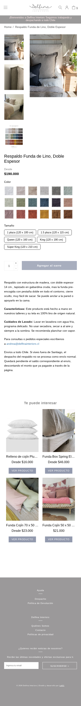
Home (8, 27)
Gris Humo (56, 191)
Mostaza (44, 214)
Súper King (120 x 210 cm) (22, 246)
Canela (56, 214)
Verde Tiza (21, 202)
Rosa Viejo (68, 202)
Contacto (40, 630)
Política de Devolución (40, 603)
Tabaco (68, 214)
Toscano (21, 214)
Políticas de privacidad (40, 634)
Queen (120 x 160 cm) (20, 239)
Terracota (33, 214)
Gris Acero (56, 202)
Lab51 (61, 685)
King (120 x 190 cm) (51, 239)
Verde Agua (9, 202)
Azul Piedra (44, 202)
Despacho (40, 599)
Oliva (33, 202)
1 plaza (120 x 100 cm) (20, 232)
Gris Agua (44, 191)
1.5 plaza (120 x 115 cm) (54, 232)
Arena (33, 191)
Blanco (9, 191)
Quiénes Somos (40, 626)
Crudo (21, 191)
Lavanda (9, 214)
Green (68, 191)
